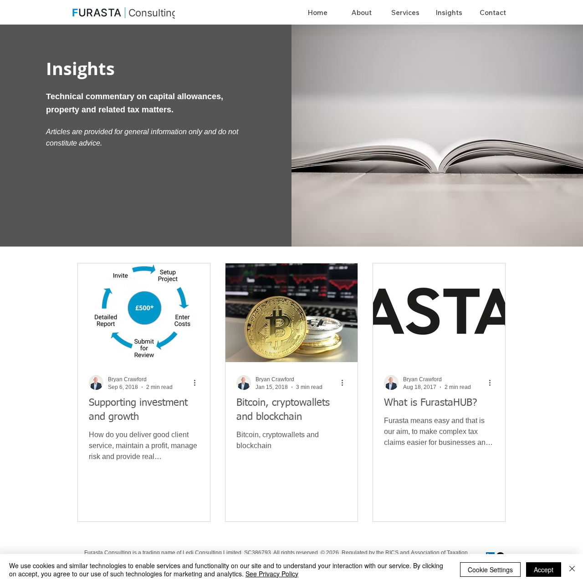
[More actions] (197, 382)
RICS (392, 553)
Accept (543, 569)
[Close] (572, 569)
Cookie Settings (490, 569)
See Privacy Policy (271, 573)
